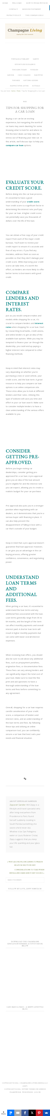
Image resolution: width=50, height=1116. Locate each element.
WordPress (27, 1092)
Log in (37, 1092)
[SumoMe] (46, 1113)
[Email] (17, 1113)
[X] (32, 1113)
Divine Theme (28, 1089)
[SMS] (10, 1113)
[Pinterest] (39, 1113)
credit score (33, 201)
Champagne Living (25, 31)
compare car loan (14, 145)
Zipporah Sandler (18, 804)
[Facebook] (25, 1113)
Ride (25, 101)
